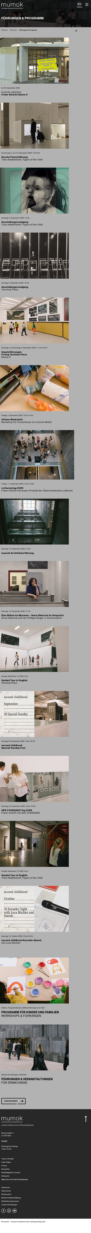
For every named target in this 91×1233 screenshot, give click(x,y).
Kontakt (4, 1141)
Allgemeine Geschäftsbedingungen (14, 1179)
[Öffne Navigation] (86, 4)
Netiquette (5, 1176)
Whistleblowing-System (10, 1201)
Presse (4, 1166)
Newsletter (5, 1169)
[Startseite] (12, 4)
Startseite (4, 30)
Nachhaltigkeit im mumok (10, 1172)
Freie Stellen (6, 1162)
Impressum (5, 1187)
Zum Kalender (10, 1101)
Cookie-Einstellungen (9, 1205)
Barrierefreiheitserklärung (11, 1198)
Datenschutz (6, 1191)
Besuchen (13, 30)
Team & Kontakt (7, 1159)
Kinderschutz (6, 1194)
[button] (79, 5)
